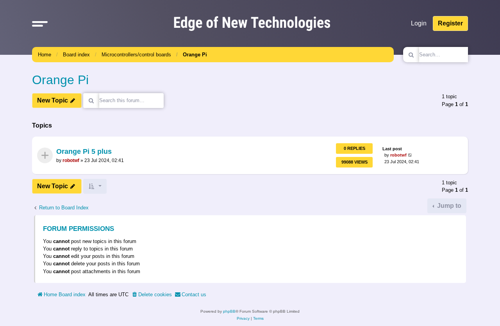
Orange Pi (195, 55)
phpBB (229, 311)
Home (44, 55)
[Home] (252, 23)
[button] (40, 23)
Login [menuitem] (419, 23)
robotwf (70, 160)
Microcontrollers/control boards (136, 55)
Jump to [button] (448, 205)
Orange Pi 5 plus (84, 152)
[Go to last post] (410, 155)
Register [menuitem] (450, 23)
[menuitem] (151, 294)
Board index (76, 55)
